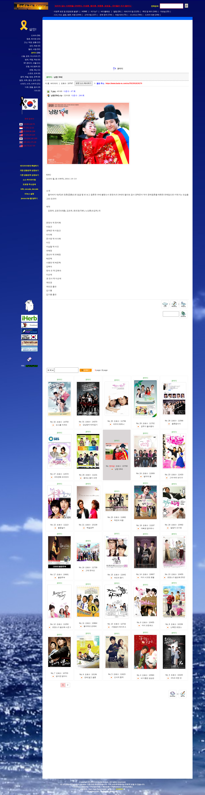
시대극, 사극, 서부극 (28, 84)
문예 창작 (103, 15)
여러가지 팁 (128, 11)
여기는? (94, 11)
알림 (115, 11)
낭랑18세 (119, 469)
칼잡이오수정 (176, 528)
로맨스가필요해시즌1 (61, 627)
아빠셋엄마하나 (147, 528)
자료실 (163, 11)
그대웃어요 (90, 570)
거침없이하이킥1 (119, 627)
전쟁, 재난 (33, 70)
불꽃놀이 (61, 528)
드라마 (33, 35)
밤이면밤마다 (61, 676)
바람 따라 (119, 15)
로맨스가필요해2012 (176, 577)
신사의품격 (119, 677)
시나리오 (133, 15)
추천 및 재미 (147, 11)
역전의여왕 (119, 520)
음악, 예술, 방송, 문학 (29, 77)
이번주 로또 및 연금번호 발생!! (66, 11)
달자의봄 (147, 476)
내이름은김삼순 (147, 678)
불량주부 (61, 577)
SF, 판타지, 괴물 (30, 63)
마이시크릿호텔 (147, 577)
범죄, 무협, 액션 (31, 60)
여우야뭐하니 (118, 424)
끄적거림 (88, 15)
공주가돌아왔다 (147, 426)
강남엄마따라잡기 (90, 425)
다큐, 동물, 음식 (31, 87)
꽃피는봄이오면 (90, 478)
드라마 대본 (149, 15)
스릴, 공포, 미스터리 (29, 56)
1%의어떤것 (176, 678)
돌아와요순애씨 (90, 626)
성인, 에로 (33, 46)
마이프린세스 (147, 625)
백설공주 (90, 528)
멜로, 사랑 (32, 49)
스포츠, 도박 (33, 73)
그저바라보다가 (176, 478)
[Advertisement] (29, 250)
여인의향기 (119, 578)
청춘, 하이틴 (31, 39)
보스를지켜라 (61, 425)
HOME (84, 11)
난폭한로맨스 (176, 627)
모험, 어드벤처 (32, 66)
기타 (36, 91)
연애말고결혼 (90, 677)
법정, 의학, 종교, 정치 (27, 80)
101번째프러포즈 (61, 477)
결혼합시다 (176, 424)
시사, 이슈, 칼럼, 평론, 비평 (64, 15)
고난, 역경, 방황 (30, 42)
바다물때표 (105, 11)
